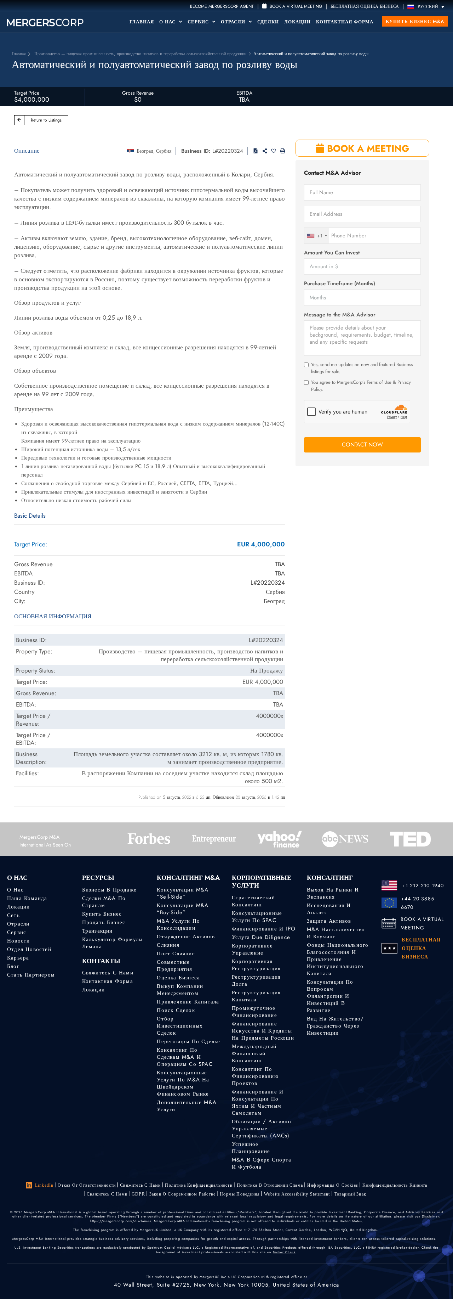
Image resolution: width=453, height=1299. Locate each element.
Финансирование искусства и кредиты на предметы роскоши (263, 1030)
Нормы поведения (240, 1194)
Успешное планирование (251, 1148)
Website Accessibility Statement (297, 1194)
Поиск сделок (176, 1010)
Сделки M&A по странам (104, 902)
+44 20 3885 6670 (417, 903)
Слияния (168, 945)
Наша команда (27, 898)
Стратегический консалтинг (253, 901)
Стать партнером (31, 974)
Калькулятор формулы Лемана (112, 943)
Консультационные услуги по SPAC (257, 917)
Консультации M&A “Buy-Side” (182, 909)
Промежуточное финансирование (254, 1012)
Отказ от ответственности (87, 1185)
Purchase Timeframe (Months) (339, 283)
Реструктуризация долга (256, 980)
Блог (13, 966)
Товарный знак (350, 1194)
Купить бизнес (102, 913)
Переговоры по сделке (188, 1041)
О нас (15, 889)
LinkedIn (44, 1185)
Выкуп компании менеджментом (180, 990)
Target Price (26, 92)
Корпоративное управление (252, 949)
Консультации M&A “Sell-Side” (182, 893)
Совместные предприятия (174, 965)
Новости (18, 940)
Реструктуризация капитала (256, 996)
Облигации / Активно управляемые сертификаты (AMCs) (261, 1128)
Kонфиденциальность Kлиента (394, 1185)
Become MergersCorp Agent (222, 6)
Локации (297, 21)
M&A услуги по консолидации (178, 924)
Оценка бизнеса (178, 977)
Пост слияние (176, 953)
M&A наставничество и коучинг (336, 933)
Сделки (268, 21)
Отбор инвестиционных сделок (180, 1025)
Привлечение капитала (188, 1001)
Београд (145, 150)
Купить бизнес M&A (415, 21)
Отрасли (234, 21)
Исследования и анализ (329, 909)
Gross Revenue (138, 92)
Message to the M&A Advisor (339, 315)
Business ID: (196, 151)
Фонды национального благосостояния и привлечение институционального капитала (338, 959)
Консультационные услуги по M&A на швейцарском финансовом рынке (183, 1083)
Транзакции (97, 930)
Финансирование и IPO (264, 928)
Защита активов (329, 920)
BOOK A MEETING (366, 148)
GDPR (138, 1194)
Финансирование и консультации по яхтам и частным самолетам (257, 1102)
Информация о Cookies (332, 1185)
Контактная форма (344, 21)
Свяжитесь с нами (107, 972)
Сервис (199, 21)
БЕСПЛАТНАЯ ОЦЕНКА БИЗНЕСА (365, 6)
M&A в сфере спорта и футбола (262, 1163)
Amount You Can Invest (332, 253)
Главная (142, 21)
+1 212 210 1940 (423, 885)
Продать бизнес (104, 922)
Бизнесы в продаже (109, 889)
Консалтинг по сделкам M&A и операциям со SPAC (184, 1057)
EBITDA (244, 92)
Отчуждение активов (186, 936)
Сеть (13, 915)
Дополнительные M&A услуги (187, 1106)
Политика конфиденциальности (198, 1185)
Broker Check (284, 1252)
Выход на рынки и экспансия (333, 893)
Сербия (163, 150)
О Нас (168, 21)
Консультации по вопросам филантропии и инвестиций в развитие (330, 996)
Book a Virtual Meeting (295, 6)
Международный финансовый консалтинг (254, 1053)
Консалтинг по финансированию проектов (255, 1076)
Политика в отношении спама (270, 1185)
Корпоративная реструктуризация (256, 965)
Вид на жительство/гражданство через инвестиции (335, 1025)
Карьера (18, 957)
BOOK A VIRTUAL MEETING (422, 923)
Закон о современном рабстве (182, 1194)
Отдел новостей (29, 949)
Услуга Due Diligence (261, 937)
